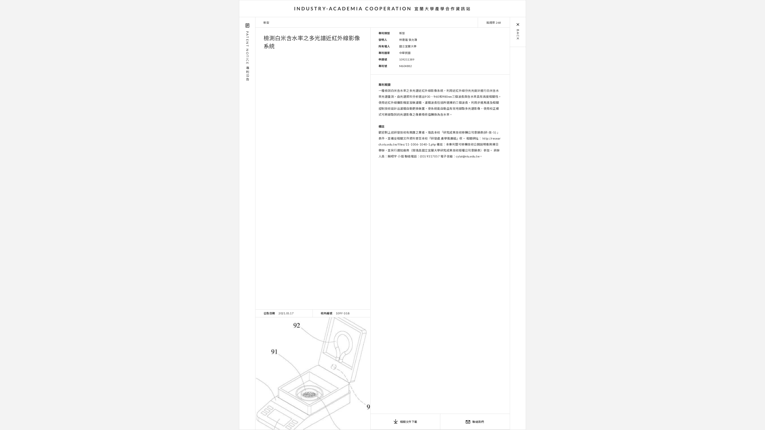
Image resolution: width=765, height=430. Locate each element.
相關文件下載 (408, 421)
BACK (518, 34)
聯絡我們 (478, 421)
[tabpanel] (313, 373)
